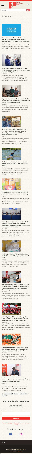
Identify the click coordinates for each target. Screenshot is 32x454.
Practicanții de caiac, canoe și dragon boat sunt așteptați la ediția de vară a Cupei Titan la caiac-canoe (15, 163)
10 (25, 393)
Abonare (16, 418)
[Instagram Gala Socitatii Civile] (21, 435)
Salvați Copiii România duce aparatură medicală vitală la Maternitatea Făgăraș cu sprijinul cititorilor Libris (16, 255)
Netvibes (20, 451)
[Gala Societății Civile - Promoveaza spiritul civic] (16, 8)
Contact (4, 442)
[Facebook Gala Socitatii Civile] (10, 435)
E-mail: (3, 410)
